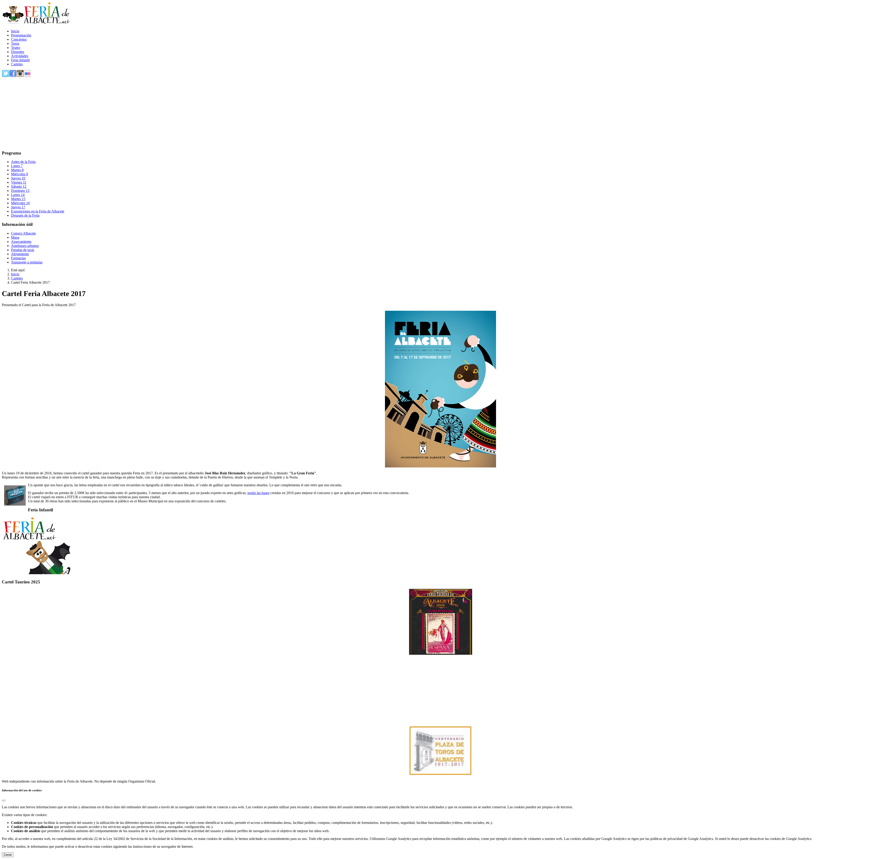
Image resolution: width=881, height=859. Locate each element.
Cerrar (8, 854)
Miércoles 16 (20, 203)
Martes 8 (17, 170)
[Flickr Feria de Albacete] (27, 76)
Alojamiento (20, 254)
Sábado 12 (18, 186)
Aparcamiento (21, 241)
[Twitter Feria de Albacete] (5, 76)
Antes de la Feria (23, 162)
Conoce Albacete (23, 233)
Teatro (15, 48)
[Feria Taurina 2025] (440, 622)
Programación (21, 35)
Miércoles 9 (19, 174)
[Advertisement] (139, 114)
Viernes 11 (18, 182)
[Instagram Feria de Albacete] (20, 76)
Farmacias (18, 258)
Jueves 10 (18, 178)
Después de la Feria (25, 215)
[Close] (4, 800)
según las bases (258, 493)
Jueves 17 (18, 207)
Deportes (17, 52)
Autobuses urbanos (25, 246)
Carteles (17, 64)
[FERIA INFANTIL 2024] (36, 573)
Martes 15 (18, 199)
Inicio (15, 31)
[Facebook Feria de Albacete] (13, 76)
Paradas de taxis (22, 250)
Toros (15, 43)
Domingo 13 (20, 191)
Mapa (15, 237)
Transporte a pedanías (26, 262)
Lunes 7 (17, 166)
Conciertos (19, 39)
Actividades (19, 56)
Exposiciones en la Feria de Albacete (37, 211)
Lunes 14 (18, 195)
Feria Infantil (20, 60)
